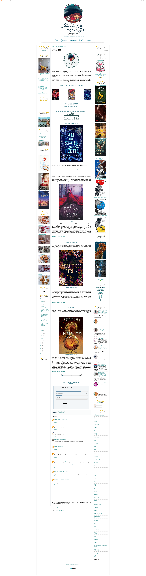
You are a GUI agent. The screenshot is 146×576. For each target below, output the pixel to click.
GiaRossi (55, 453)
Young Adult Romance (97, 555)
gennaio (42, 340)
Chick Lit (95, 439)
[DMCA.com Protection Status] (73, 568)
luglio (42, 330)
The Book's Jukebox (97, 530)
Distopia (95, 447)
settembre (42, 306)
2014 (41, 348)
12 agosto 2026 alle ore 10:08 (64, 479)
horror (95, 465)
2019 (41, 300)
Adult (94, 418)
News (94, 488)
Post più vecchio (88, 507)
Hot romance (96, 466)
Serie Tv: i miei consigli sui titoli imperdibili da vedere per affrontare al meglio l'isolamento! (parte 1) (102, 356)
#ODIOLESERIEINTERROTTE (99, 415)
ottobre (42, 304)
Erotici (95, 450)
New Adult (95, 485)
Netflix (95, 484)
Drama (95, 449)
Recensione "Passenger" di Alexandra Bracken (102, 320)
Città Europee (96, 443)
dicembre (42, 301)
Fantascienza (96, 452)
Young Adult (96, 553)
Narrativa (95, 482)
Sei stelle (95, 517)
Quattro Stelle (96, 495)
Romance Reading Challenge (98, 514)
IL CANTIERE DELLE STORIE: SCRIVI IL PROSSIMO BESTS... (45, 324)
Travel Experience (96, 538)
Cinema (95, 440)
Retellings (95, 500)
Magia (95, 479)
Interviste (95, 469)
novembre (42, 303)
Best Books (95, 428)
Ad (94, 417)
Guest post (95, 463)
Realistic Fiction (96, 497)
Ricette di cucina (96, 506)
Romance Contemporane (97, 511)
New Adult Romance (97, 487)
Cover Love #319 (43, 326)
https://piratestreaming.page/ (63, 455)
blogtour (95, 431)
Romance (95, 510)
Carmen (55, 419)
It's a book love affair (97, 471)
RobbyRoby (56, 439)
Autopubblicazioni (96, 424)
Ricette (95, 503)
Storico (95, 526)
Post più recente (55, 507)
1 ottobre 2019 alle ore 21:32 (64, 432)
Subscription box (96, 527)
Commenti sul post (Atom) (59, 510)
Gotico (95, 460)
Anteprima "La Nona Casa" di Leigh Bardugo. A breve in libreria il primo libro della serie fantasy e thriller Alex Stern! (102, 330)
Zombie (95, 556)
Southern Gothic (96, 522)
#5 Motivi (95, 414)
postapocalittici (96, 494)
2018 (41, 342)
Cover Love (95, 444)
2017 (41, 343)
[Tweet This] (60, 412)
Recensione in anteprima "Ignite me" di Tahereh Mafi (102, 392)
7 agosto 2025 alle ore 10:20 (63, 471)
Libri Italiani (96, 476)
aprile (42, 335)
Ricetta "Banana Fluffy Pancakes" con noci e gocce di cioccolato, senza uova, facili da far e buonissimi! (102, 347)
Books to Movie (96, 436)
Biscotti (95, 430)
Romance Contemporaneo (98, 513)
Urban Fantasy (96, 543)
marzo (42, 336)
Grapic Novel (96, 462)
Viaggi (95, 547)
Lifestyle (95, 478)
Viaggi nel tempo (96, 549)
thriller (95, 532)
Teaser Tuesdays (96, 529)
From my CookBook (97, 459)
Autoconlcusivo (96, 423)
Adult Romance (96, 420)
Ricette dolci (96, 507)
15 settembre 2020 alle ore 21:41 (63, 453)
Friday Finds (96, 456)
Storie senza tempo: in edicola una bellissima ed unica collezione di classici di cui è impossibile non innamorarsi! (102, 374)
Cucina (95, 446)
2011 (41, 353)
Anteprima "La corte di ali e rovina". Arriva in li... (45, 310)
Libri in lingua (96, 475)
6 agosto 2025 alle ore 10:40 (69, 461)
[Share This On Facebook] (58, 412)
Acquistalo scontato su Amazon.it (59, 302)
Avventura (95, 427)
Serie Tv (95, 519)
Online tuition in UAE (61, 474)
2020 (41, 298)
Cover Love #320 (43, 318)
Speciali (95, 523)
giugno (42, 332)
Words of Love (96, 552)
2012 (41, 351)
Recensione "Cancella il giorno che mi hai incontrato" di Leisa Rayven (102, 383)
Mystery (95, 481)
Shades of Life (96, 520)
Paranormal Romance (97, 492)
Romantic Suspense (97, 516)
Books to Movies (96, 437)
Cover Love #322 (43, 307)
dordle (66, 480)
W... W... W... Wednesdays (98, 550)
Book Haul (95, 433)
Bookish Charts (96, 434)
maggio (42, 333)
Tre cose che (96, 539)
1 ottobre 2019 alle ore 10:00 (62, 419)
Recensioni (95, 498)
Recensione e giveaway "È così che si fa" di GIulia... (45, 315)
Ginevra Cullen (57, 432)
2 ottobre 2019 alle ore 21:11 (63, 439)
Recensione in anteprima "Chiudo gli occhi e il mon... (44, 320)
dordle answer (56, 479)
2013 (41, 350)
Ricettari (95, 501)
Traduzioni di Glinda (97, 535)
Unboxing (95, 542)
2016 (41, 345)
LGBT (95, 472)
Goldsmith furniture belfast (59, 461)
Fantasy (95, 453)
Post (95, 404)
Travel (95, 536)
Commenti (96, 406)
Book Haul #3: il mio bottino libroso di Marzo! (102, 365)
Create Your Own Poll (71, 406)
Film (94, 455)
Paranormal (95, 491)
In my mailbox (96, 468)
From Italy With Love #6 (102, 338)
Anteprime (95, 421)
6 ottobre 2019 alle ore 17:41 (61, 446)
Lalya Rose (56, 471)
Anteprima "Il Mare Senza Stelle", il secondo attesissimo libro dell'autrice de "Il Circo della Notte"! (102, 312)
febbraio (42, 338)
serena (55, 446)
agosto (42, 328)
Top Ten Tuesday (96, 533)
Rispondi (55, 422)
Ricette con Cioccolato (97, 504)
